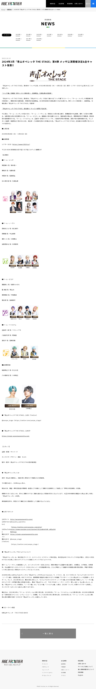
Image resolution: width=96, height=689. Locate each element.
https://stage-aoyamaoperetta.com (15, 436)
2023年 (38, 34)
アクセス (63, 675)
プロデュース (45, 667)
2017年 (28, 39)
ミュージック (45, 669)
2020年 (70, 34)
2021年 (59, 34)
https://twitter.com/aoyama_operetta (26, 527)
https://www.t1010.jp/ (21, 144)
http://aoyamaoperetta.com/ (21, 519)
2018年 (18, 39)
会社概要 (63, 672)
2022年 (49, 34)
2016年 (38, 39)
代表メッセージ (65, 669)
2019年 (80, 34)
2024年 (28, 34)
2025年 (18, 34)
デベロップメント (46, 675)
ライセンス (45, 664)
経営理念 (63, 664)
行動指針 (63, 667)
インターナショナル (47, 672)
